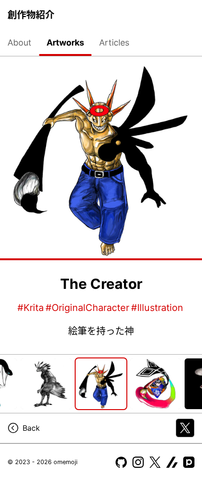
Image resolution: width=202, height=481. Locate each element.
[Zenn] (172, 462)
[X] (155, 462)
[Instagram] (138, 462)
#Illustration (157, 307)
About (19, 42)
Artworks (65, 42)
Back (31, 428)
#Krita (30, 307)
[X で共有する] (185, 428)
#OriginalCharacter (87, 307)
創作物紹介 (31, 15)
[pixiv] (188, 462)
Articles (114, 42)
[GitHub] (121, 462)
